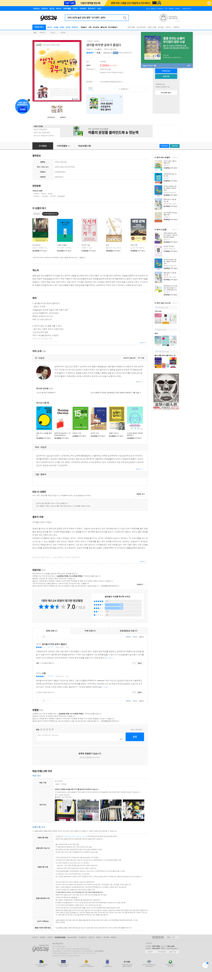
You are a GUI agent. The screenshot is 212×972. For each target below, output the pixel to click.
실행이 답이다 (114, 433)
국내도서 (42, 32)
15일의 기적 (77, 433)
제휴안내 (98, 937)
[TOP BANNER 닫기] (209, 3)
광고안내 (91, 937)
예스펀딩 (96, 27)
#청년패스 (37, 214)
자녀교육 (53, 196)
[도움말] (95, 69)
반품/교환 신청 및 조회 (72, 836)
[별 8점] (49, 729)
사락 (89, 27)
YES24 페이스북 (156, 937)
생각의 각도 (95, 433)
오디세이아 (36, 245)
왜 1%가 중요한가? (46, 393)
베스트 (49, 27)
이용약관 (50, 937)
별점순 (141, 637)
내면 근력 (134, 245)
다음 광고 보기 (179, 21)
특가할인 (161, 27)
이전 (40, 636)
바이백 (68, 27)
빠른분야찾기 (39, 27)
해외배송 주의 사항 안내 (166, 84)
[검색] (124, 18)
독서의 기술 (85, 245)
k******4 (50, 647)
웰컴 (34, 32)
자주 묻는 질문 (162, 952)
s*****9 (157, 307)
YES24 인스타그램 (162, 937)
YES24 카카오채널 (153, 937)
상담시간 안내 (173, 952)
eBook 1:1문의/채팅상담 (169, 948)
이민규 (88, 49)
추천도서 (169, 27)
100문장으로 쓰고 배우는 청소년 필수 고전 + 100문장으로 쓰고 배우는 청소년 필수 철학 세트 (170, 290)
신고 (67, 647)
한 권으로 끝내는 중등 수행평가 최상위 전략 (170, 188)
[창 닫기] (120, 97)
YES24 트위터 (159, 937)
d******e (158, 352)
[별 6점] (47, 729)
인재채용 (42, 937)
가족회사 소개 (172, 937)
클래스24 (103, 27)
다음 (47, 636)
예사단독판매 (141, 27)
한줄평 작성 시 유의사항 (143, 730)
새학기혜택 (131, 27)
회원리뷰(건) (108, 53)
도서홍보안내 (83, 937)
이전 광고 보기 (177, 21)
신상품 (55, 27)
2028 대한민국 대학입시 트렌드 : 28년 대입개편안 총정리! (170, 235)
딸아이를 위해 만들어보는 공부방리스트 (169, 355)
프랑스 (104, 104)
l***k (156, 330)
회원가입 (153, 8)
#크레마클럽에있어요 (50, 214)
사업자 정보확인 (98, 951)
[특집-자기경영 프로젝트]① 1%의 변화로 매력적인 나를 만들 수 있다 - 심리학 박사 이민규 (125, 393)
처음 (37, 636)
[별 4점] (44, 729)
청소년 (53, 32)
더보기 (174, 158)
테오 (107, 245)
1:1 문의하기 (150, 952)
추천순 (135, 637)
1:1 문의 (82, 836)
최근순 (128, 637)
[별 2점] (41, 729)
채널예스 (84, 27)
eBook (90, 89)
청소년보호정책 (72, 937)
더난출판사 (98, 49)
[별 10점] (52, 729)
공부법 (63, 32)
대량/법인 (176, 27)
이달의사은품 (151, 27)
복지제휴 (106, 937)
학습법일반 (61, 196)
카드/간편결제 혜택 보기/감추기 (123, 82)
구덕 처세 (158, 311)
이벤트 (62, 27)
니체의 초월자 (62, 245)
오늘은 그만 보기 (148, 65)
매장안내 (75, 27)
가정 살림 (44, 196)
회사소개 (35, 937)
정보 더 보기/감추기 (101, 53)
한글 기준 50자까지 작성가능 (48, 735)
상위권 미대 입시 (169, 246)
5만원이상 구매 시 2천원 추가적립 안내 (124, 73)
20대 (156, 333)
